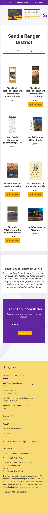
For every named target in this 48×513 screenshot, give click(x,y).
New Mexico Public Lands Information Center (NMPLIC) (18, 399)
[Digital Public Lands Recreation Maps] (32, 391)
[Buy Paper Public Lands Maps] (32, 384)
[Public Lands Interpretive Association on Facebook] (4, 367)
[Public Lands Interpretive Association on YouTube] (14, 367)
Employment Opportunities (13, 429)
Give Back (7, 434)
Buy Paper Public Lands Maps (12, 384)
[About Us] (32, 423)
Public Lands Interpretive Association (25, 441)
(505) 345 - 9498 (16, 458)
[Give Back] (32, 433)
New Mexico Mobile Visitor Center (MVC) (16, 406)
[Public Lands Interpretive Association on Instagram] (9, 367)
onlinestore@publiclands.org (19, 453)
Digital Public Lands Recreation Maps (11, 391)
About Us (6, 424)
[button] (44, 15)
